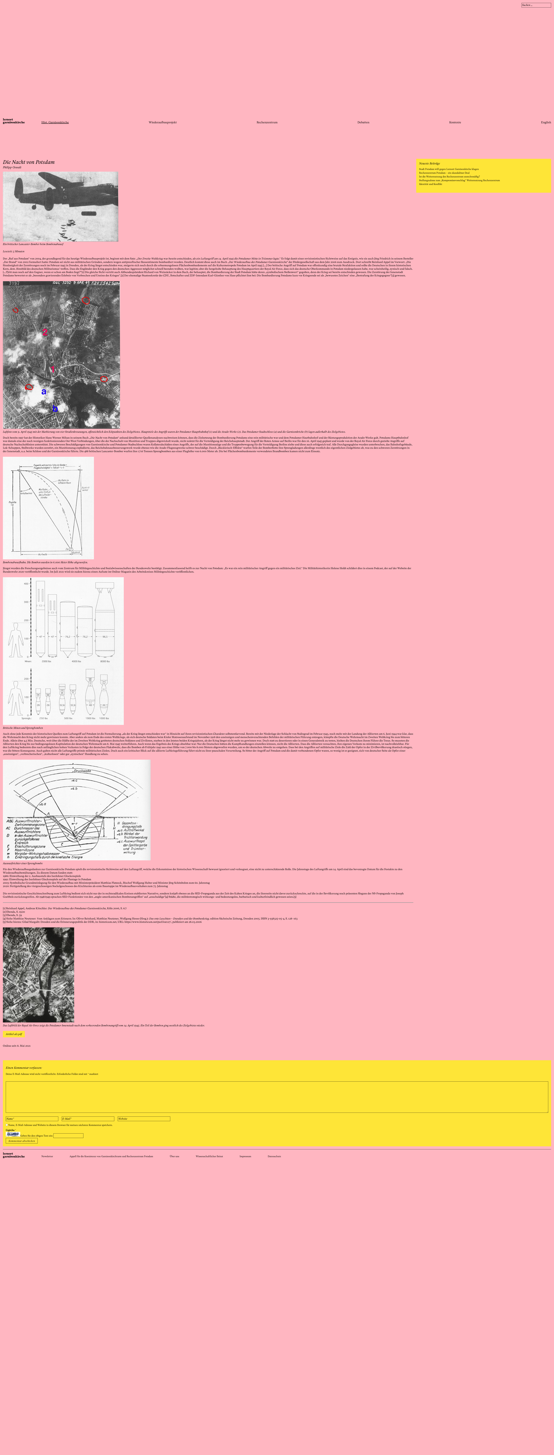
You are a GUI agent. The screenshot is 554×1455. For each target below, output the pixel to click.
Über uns (174, 1156)
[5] (295, 896)
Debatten (363, 122)
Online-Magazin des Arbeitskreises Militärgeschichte (143, 571)
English (546, 122)
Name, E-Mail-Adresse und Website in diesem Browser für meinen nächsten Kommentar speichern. (60, 1125)
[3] (392, 275)
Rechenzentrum (267, 122)
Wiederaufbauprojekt (163, 122)
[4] (166, 896)
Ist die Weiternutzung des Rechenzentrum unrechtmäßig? (449, 176)
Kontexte (455, 122)
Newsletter (47, 1156)
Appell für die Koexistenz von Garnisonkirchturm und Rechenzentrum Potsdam (111, 1156)
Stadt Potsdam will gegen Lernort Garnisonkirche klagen (449, 169)
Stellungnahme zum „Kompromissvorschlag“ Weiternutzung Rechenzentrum (459, 180)
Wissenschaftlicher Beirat (209, 1156)
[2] (122, 275)
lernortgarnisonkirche (14, 121)
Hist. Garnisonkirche (55, 122)
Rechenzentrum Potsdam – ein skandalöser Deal (444, 172)
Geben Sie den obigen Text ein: (36, 1135)
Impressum (245, 1156)
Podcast (378, 568)
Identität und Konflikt (430, 184)
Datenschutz (274, 1156)
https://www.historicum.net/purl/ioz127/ (148, 921)
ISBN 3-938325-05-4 (272, 918)
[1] (83, 272)
